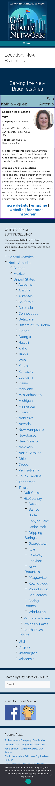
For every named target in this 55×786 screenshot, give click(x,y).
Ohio (22, 459)
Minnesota (26, 406)
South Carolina (30, 476)
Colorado (25, 308)
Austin (33, 504)
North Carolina (29, 453)
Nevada (24, 424)
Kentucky (25, 372)
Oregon (24, 464)
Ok (28, 781)
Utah (22, 641)
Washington (27, 653)
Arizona (24, 290)
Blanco (34, 509)
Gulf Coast (32, 493)
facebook (35, 210)
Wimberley (37, 612)
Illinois (23, 354)
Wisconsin (26, 659)
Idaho (22, 348)
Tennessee (26, 482)
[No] (51, 774)
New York (25, 447)
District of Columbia (34, 325)
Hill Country (33, 499)
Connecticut (28, 313)
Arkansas (25, 296)
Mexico (19, 274)
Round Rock (38, 589)
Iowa (22, 360)
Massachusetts (30, 395)
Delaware (25, 319)
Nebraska (25, 418)
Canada (19, 268)
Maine (23, 383)
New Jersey (27, 435)
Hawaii (23, 342)
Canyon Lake (39, 521)
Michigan (25, 401)
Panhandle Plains (37, 618)
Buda (33, 515)
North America (19, 263)
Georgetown (38, 543)
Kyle (32, 549)
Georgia (24, 337)
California (25, 302)
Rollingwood (38, 583)
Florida (23, 331)
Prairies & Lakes (36, 624)
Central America (21, 257)
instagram (27, 214)
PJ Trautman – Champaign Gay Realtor (25, 740)
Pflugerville (38, 578)
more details (17, 205)
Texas (23, 488)
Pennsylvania (28, 470)
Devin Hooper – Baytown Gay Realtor (25, 744)
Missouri (24, 412)
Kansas (23, 366)
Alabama (25, 284)
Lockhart (35, 561)
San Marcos (38, 595)
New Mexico (28, 441)
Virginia (24, 647)
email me (39, 205)
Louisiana (25, 377)
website (16, 210)
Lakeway (35, 555)
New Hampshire (31, 430)
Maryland (25, 389)
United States (24, 279)
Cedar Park (37, 527)
